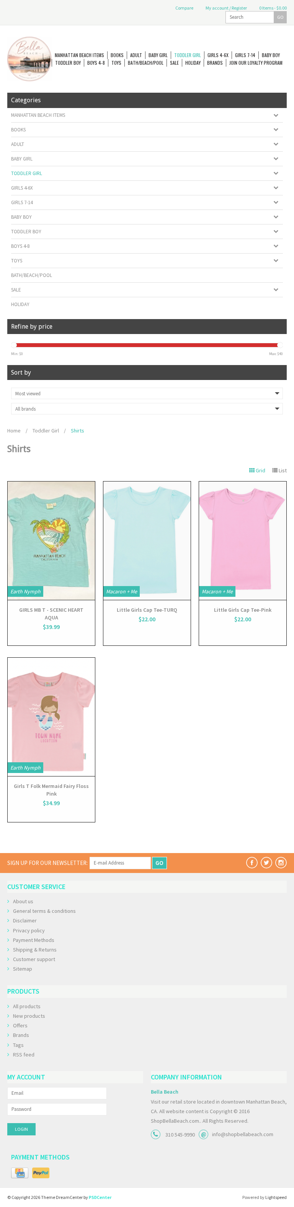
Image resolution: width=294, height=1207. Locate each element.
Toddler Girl (187, 55)
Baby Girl (158, 55)
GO (280, 17)
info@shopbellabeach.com (242, 1134)
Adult (136, 55)
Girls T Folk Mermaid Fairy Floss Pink (51, 790)
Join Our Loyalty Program (256, 62)
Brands (215, 62)
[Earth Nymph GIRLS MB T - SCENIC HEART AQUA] (51, 540)
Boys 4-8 (96, 62)
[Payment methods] (19, 1173)
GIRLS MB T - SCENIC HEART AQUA (51, 613)
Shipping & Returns (35, 949)
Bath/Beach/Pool (145, 62)
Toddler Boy (68, 62)
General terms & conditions (44, 910)
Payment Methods (33, 940)
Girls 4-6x (218, 55)
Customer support (34, 959)
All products (27, 1006)
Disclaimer (25, 920)
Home (14, 430)
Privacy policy (29, 930)
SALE (174, 62)
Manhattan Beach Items (79, 55)
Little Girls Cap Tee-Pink (242, 609)
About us (23, 901)
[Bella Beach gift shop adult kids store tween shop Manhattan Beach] (29, 59)
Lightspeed (276, 1197)
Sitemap (22, 968)
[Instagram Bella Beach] (281, 862)
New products (29, 1015)
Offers (20, 1025)
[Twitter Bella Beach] (266, 862)
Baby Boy (271, 55)
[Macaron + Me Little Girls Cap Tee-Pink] (242, 540)
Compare (184, 8)
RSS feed (23, 1054)
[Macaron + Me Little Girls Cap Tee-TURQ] (147, 540)
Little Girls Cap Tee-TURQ (147, 609)
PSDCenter (100, 1197)
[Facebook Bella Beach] (252, 862)
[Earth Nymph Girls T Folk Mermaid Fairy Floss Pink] (51, 717)
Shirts (77, 430)
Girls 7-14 (245, 55)
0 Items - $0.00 (272, 8)
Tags (18, 1045)
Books (117, 55)
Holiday (193, 62)
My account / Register (226, 8)
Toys (116, 62)
